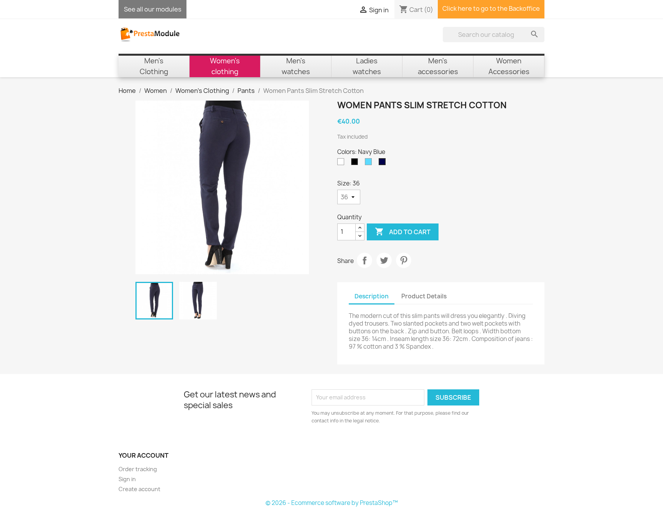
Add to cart (402, 231)
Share (364, 260)
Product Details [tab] (424, 296)
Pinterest (403, 260)
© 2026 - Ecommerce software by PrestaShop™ (332, 503)
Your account (143, 455)
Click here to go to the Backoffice (491, 8)
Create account (139, 489)
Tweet (384, 260)
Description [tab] (372, 296)
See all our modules (152, 9)
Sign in (127, 479)
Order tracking (138, 469)
